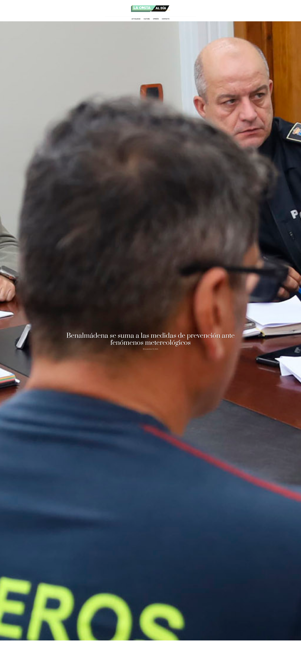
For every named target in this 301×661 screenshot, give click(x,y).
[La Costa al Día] (150, 8)
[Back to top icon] (293, 657)
